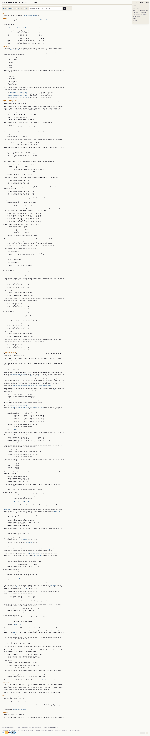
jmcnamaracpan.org (19, 709)
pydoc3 (19, 8)
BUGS (134, 18)
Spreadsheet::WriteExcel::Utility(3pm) (140, 2)
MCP (33, 727)
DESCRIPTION (136, 8)
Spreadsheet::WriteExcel (31, 15)
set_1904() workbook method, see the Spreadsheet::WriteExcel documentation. (141, 14)
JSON (30, 727)
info (14, 8)
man (3, 2)
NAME (134, 5)
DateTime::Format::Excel (19, 405)
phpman (10, 727)
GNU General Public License (51, 727)
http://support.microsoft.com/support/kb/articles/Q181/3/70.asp (31, 385)
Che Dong (40, 727)
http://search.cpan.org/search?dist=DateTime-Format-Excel (26, 407)
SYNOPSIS (135, 7)
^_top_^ (142, 732)
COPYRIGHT (136, 22)
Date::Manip (17, 501)
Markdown (25, 727)
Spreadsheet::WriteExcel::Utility (19, 27)
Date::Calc (17, 429)
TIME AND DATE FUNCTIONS (139, 12)
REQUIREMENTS (136, 16)
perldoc (10, 8)
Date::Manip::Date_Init (36, 553)
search (26, 8)
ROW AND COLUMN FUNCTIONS (140, 10)
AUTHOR (135, 20)
